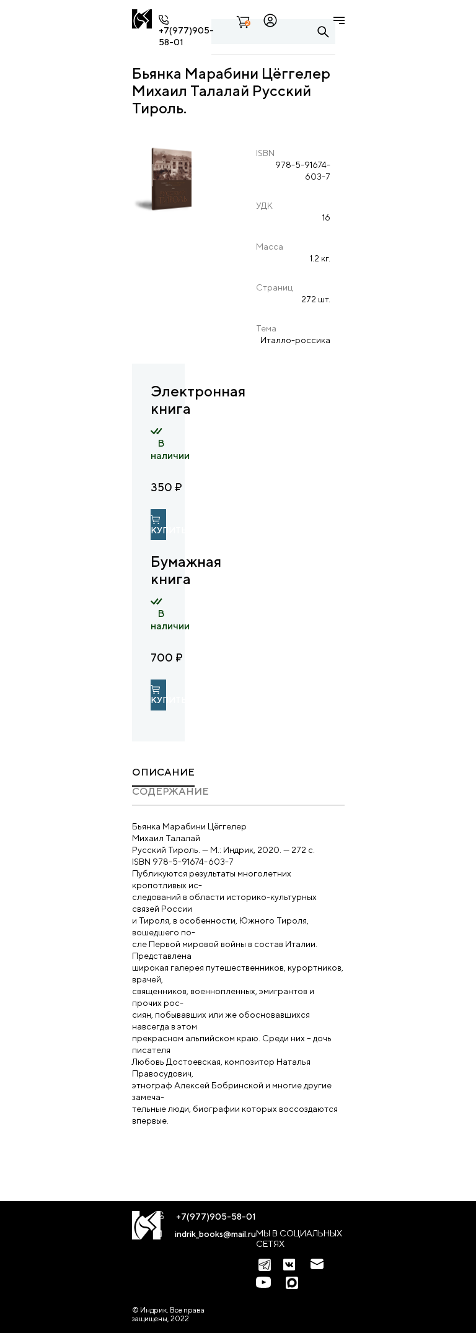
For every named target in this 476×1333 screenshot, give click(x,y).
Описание (163, 772)
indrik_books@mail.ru (215, 1234)
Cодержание (170, 791)
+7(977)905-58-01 (216, 1217)
